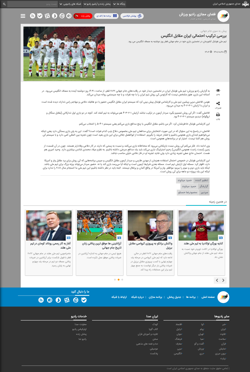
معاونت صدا (81, 325)
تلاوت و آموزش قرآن (148, 334)
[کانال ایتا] (61, 17)
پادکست (154, 354)
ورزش (201, 349)
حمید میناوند (185, 180)
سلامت (222, 339)
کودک (155, 325)
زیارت (223, 359)
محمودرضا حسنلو (187, 192)
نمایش (222, 349)
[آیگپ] (68, 17)
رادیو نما (83, 339)
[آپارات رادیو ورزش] (67, 301)
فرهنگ (178, 339)
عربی (179, 349)
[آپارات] (47, 17)
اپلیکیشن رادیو (79, 329)
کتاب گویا (153, 329)
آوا (202, 325)
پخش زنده (85, 16)
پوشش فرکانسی (129, 16)
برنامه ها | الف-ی (104, 16)
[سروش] (54, 17)
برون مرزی (220, 354)
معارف (179, 344)
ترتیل (179, 329)
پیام (202, 329)
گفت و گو (199, 344)
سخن (155, 339)
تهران (201, 334)
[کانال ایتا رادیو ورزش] (75, 301)
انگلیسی (178, 354)
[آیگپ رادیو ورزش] (49, 301)
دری (202, 354)
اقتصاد (179, 325)
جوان (179, 334)
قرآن (223, 344)
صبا (202, 339)
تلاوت (223, 334)
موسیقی (154, 349)
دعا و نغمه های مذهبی (147, 344)
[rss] (32, 17)
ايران (223, 329)
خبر (224, 325)
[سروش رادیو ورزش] (58, 301)
